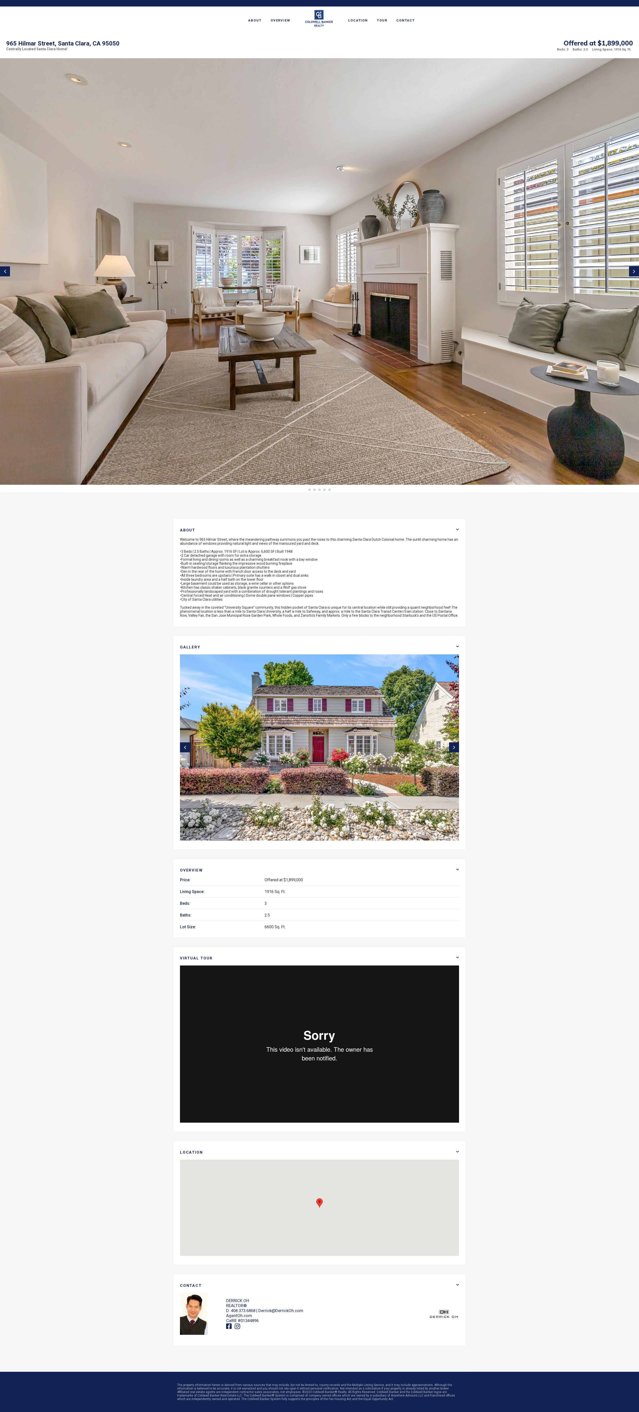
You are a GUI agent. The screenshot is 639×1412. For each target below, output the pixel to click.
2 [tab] (314, 489)
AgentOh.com (239, 1315)
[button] (319, 1203)
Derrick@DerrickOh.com (280, 1310)
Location (358, 20)
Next (634, 271)
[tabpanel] (319, 271)
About (255, 20)
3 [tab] (319, 489)
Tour (382, 20)
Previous (5, 271)
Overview (280, 20)
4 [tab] (324, 489)
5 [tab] (329, 489)
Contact (405, 20)
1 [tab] (309, 489)
